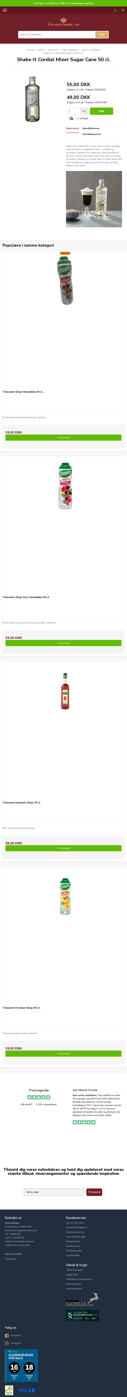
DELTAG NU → (95, 721)
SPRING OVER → (95, 730)
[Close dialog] (124, 672)
